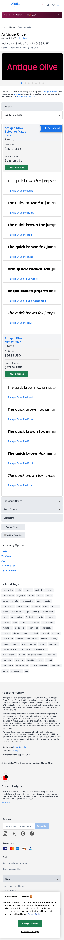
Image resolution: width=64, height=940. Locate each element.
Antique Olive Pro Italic (20, 323)
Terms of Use (9, 890)
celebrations (22, 665)
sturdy (40, 617)
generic (55, 633)
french (42, 644)
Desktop (5, 551)
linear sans (25, 649)
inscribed (53, 644)
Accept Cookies (30, 923)
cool (39, 601)
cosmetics (33, 628)
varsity (54, 638)
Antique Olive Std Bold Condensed (27, 301)
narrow (49, 590)
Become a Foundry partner (15, 863)
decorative (8, 590)
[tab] (22, 83)
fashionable (8, 595)
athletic (19, 638)
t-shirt (22, 655)
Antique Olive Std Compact (23, 278)
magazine (7, 628)
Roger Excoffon (51, 91)
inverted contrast (36, 655)
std (26, 671)
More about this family (27, 96)
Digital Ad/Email (8, 570)
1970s (49, 595)
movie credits (9, 655)
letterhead (8, 638)
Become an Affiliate (12, 869)
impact (16, 644)
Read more (6, 802)
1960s (40, 595)
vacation (36, 606)
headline (31, 660)
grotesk (38, 590)
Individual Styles (13, 501)
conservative (27, 601)
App (3, 560)
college (54, 606)
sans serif (55, 665)
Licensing (9, 517)
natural (6, 622)
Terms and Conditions (13, 886)
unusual (45, 633)
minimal (34, 633)
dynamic (50, 617)
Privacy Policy (34, 914)
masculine (16, 612)
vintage (16, 633)
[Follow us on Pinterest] (24, 833)
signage (21, 595)
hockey (6, 633)
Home (4, 27)
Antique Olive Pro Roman (21, 212)
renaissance (48, 622)
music (5, 612)
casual (49, 660)
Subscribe (41, 826)
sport (19, 606)
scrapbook (20, 628)
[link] (53, 5)
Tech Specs (10, 509)
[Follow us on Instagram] (6, 833)
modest (23, 622)
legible (15, 601)
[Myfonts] (16, 6)
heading (51, 655)
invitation (19, 660)
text (40, 660)
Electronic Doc (8, 565)
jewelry (36, 612)
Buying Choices (16, 167)
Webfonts (6, 556)
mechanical (48, 612)
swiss (5, 601)
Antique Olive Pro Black (20, 256)
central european (39, 665)
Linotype (13, 27)
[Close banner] (58, 14)
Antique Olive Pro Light (20, 190)
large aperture (9, 649)
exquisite (7, 660)
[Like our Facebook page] (33, 833)
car (27, 606)
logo (27, 612)
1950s (31, 595)
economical (32, 638)
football (29, 617)
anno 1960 (8, 665)
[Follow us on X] (15, 833)
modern (28, 590)
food (45, 606)
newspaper (16, 671)
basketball (46, 628)
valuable (35, 622)
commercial (8, 606)
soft (15, 622)
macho (6, 644)
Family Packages (13, 115)
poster (48, 601)
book (5, 671)
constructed (16, 617)
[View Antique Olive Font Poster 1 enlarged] (32, 68)
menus (44, 638)
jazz (25, 633)
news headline (29, 644)
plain (18, 590)
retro (5, 617)
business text (40, 649)
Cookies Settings (30, 931)
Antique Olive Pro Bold (20, 234)
